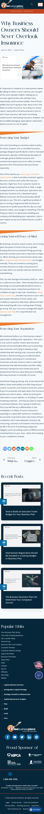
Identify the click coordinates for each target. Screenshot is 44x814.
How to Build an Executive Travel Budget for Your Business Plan (21, 513)
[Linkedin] (18, 449)
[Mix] (27, 449)
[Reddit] (14, 449)
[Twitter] (9, 449)
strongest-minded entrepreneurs (17, 260)
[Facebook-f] (7, 737)
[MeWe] (23, 449)
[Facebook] (5, 449)
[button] (30, 4)
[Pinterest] (36, 737)
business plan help (8, 312)
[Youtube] (15, 737)
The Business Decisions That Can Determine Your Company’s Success (21, 600)
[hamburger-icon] (40, 4)
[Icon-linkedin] (29, 737)
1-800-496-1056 (10, 779)
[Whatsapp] (31, 449)
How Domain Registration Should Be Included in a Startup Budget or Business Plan (22, 555)
